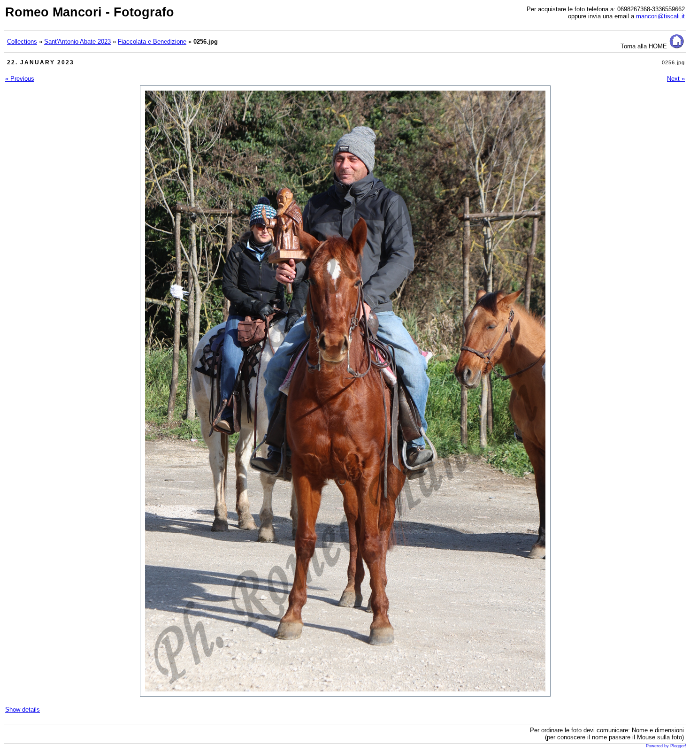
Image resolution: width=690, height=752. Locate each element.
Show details (22, 709)
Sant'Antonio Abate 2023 (77, 41)
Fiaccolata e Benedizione (152, 41)
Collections (22, 41)
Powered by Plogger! (666, 746)
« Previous (19, 78)
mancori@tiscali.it (660, 16)
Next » (676, 78)
